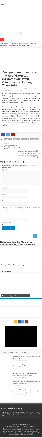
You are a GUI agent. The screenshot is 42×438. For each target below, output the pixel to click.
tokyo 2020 (25, 139)
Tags (16, 352)
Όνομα (4, 188)
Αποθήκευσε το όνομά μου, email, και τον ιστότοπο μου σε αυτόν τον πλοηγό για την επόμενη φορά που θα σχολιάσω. (21, 208)
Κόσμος (8, 43)
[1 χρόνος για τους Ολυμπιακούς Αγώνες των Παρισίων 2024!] (6, 367)
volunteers (34, 139)
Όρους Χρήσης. (30, 434)
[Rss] (15, 321)
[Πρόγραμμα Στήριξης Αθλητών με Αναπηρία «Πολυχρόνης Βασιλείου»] (21, 255)
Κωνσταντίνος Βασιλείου (9, 88)
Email (4, 194)
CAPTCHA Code (6, 222)
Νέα (35, 88)
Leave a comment (8, 90)
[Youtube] (26, 321)
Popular (10, 352)
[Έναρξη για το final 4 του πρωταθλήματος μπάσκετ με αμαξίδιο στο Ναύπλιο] (6, 384)
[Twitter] (22, 321)
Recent (4, 352)
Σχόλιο (4, 170)
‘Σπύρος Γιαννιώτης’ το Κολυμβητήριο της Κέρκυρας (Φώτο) (12, 146)
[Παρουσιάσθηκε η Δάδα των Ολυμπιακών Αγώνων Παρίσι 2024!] (6, 359)
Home (3, 43)
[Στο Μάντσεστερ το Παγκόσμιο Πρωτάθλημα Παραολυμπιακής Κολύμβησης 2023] (6, 375)
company (16, 139)
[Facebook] (19, 321)
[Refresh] (17, 213)
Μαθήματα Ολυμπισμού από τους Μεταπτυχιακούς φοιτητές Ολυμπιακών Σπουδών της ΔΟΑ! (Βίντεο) (28, 154)
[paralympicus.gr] (21, 15)
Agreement (8, 139)
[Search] (35, 236)
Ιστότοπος (5, 201)
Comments (24, 352)
